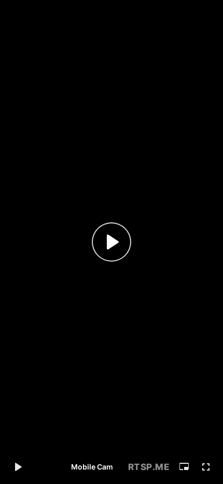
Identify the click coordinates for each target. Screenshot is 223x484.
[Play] (111, 242)
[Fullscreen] (206, 467)
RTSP (149, 467)
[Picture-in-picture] (184, 467)
